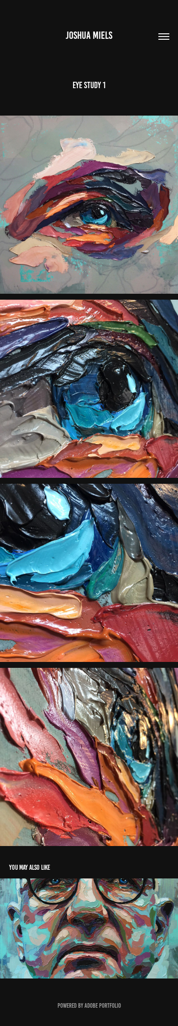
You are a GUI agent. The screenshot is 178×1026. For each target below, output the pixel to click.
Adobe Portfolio (102, 1005)
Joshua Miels (89, 35)
